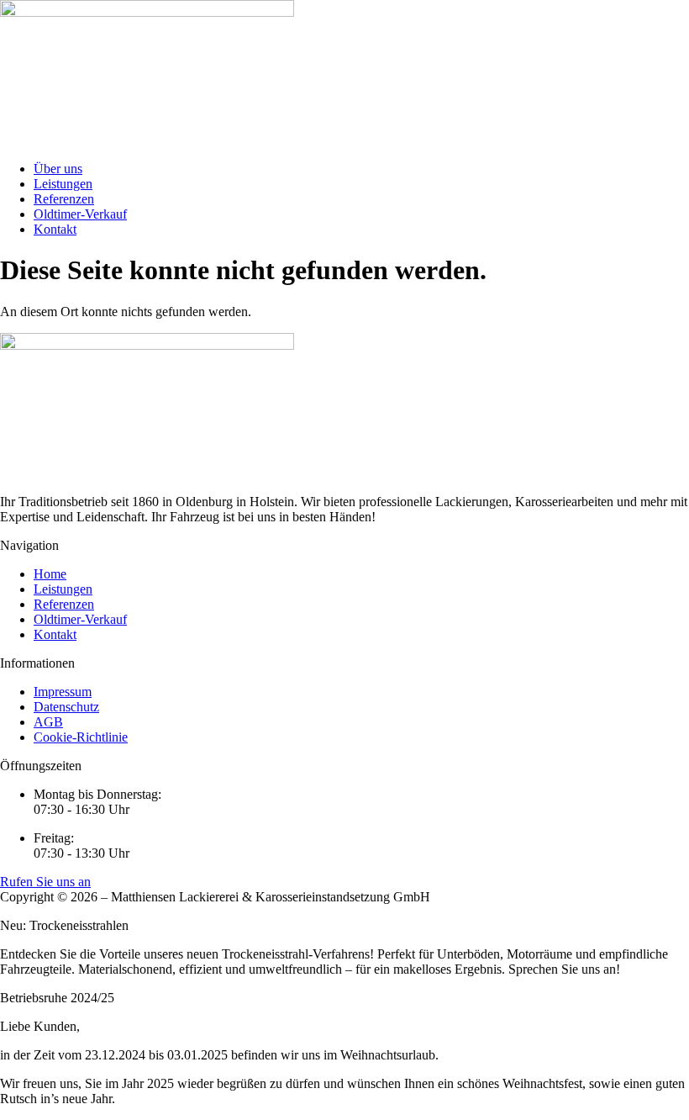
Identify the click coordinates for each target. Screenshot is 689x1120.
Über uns (58, 168)
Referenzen (64, 199)
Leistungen (63, 184)
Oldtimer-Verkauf (80, 214)
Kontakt (55, 229)
